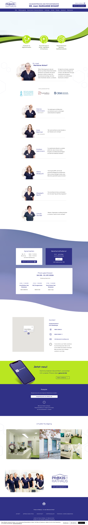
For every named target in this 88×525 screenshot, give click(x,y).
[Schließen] (86, 523)
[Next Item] (79, 444)
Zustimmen (81, 522)
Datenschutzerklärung (17, 523)
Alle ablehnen (73, 522)
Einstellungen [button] (66, 522)
